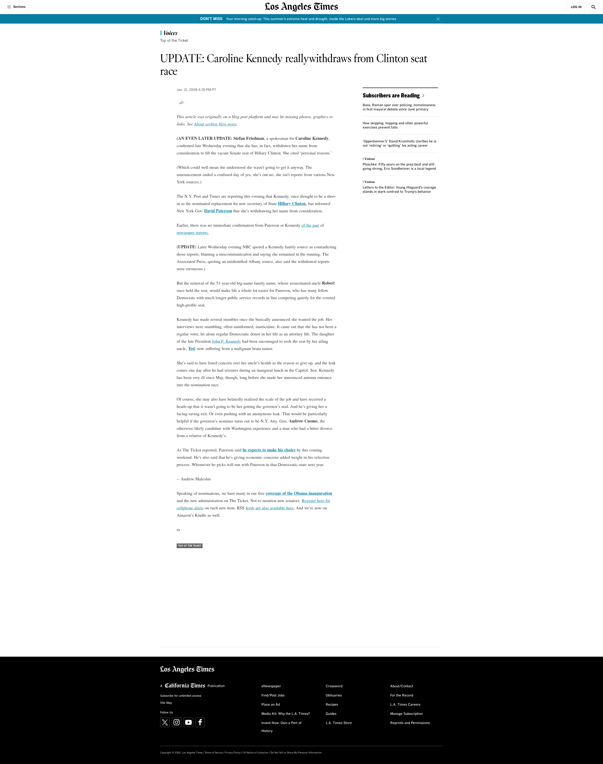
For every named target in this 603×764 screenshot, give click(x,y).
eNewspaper (271, 686)
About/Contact (401, 686)
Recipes (332, 704)
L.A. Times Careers (405, 704)
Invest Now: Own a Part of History (281, 727)
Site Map (166, 703)
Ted (191, 348)
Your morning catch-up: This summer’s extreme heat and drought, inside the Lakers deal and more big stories (311, 19)
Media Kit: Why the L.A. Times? (285, 714)
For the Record (401, 695)
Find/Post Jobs (273, 695)
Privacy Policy (232, 753)
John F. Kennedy (226, 341)
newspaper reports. (193, 232)
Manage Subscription (406, 714)
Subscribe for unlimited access (180, 696)
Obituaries (334, 695)
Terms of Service (214, 753)
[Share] (182, 102)
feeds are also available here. (270, 508)
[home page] (301, 6)
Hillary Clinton (292, 203)
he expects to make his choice (269, 450)
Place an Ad (270, 704)
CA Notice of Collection (256, 753)
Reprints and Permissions (410, 723)
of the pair (310, 225)
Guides (331, 714)
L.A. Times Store (339, 723)
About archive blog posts (215, 124)
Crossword (334, 686)
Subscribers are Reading (391, 95)
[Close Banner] (438, 18)
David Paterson (218, 211)
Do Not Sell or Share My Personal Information (296, 753)
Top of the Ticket (174, 40)
